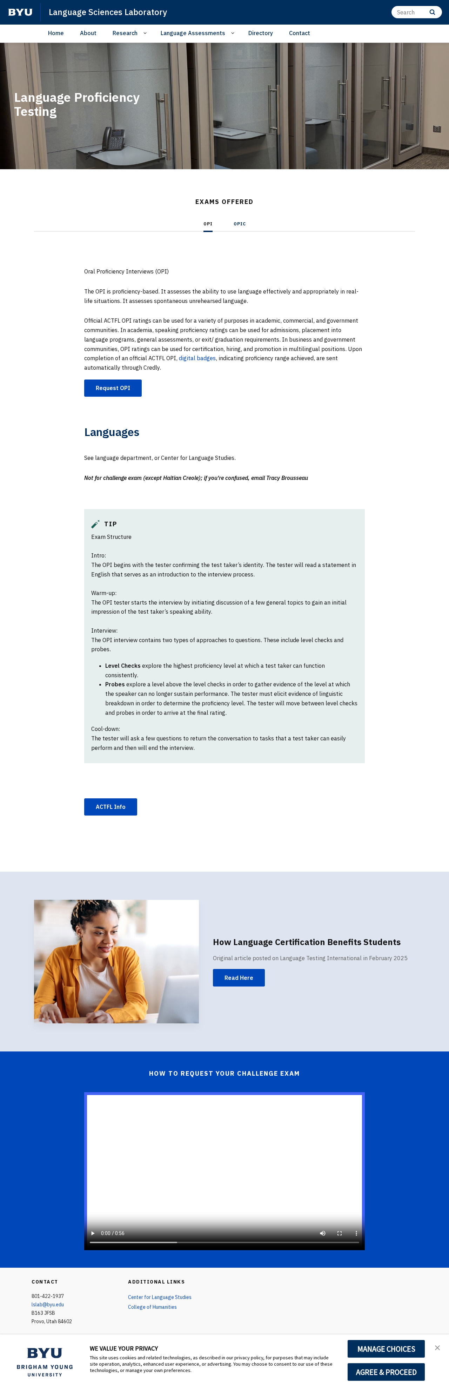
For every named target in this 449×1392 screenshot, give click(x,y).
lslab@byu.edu (48, 1304)
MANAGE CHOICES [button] (386, 1349)
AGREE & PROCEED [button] (386, 1372)
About (88, 33)
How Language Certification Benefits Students (307, 942)
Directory (260, 33)
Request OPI (113, 387)
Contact (299, 33)
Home (56, 33)
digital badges (197, 358)
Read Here (238, 977)
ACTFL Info (111, 806)
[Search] (432, 12)
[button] (437, 1347)
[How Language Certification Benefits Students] (116, 962)
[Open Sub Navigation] (146, 33)
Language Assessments (193, 33)
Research (125, 33)
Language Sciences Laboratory (108, 12)
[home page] (20, 12)
